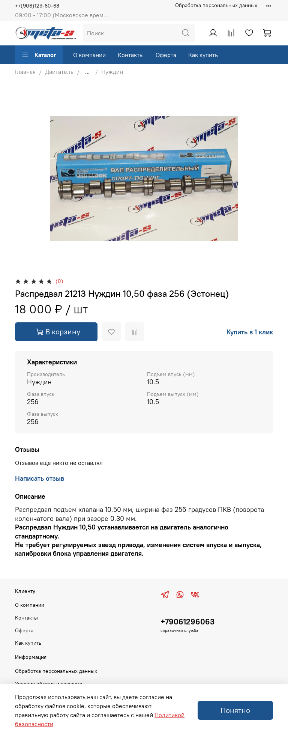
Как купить (203, 55)
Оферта (166, 55)
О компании (89, 55)
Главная (25, 71)
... (87, 71)
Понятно (235, 710)
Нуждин (112, 71)
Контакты (131, 55)
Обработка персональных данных (216, 5)
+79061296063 (187, 622)
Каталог (45, 55)
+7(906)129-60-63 (37, 5)
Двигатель (59, 71)
